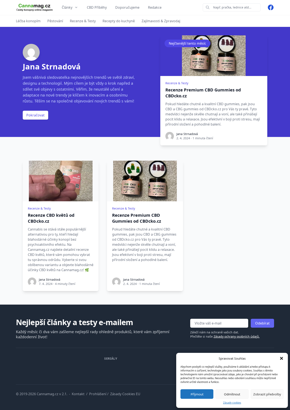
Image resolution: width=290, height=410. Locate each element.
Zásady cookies (232, 402)
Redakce (155, 7)
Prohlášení (97, 394)
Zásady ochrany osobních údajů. (237, 336)
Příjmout (197, 394)
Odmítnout (232, 394)
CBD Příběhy (97, 7)
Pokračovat (35, 115)
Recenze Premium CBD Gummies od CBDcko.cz (203, 93)
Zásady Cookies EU (125, 394)
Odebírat (262, 323)
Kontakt (78, 394)
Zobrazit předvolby (267, 394)
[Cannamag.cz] (34, 7)
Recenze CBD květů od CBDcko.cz (51, 218)
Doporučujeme (127, 7)
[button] (281, 358)
